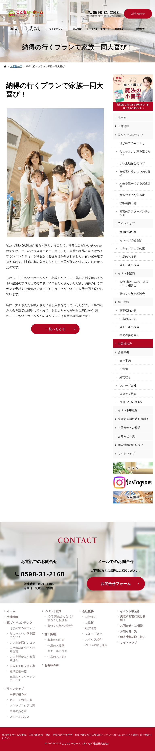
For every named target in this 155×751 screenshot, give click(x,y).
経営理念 (125, 377)
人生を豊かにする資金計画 (135, 185)
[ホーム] (5, 66)
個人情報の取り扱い (130, 444)
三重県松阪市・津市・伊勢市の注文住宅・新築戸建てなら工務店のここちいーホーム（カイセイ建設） (84, 734)
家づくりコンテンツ (130, 134)
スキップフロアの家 (132, 248)
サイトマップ (126, 453)
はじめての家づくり (132, 143)
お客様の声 (125, 343)
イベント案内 (126, 273)
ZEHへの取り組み (130, 402)
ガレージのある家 (130, 240)
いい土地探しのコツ (132, 163)
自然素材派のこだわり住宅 (135, 173)
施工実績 (123, 302)
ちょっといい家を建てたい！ (135, 153)
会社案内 (125, 360)
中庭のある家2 (128, 335)
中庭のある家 (127, 256)
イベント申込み (128, 410)
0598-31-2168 (43, 574)
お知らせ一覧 (126, 436)
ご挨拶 (123, 369)
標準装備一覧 (127, 203)
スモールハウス (129, 264)
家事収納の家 (127, 232)
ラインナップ (126, 223)
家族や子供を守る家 (132, 195)
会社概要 (123, 352)
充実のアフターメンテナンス (135, 213)
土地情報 (123, 126)
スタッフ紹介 (127, 393)
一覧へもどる (55, 329)
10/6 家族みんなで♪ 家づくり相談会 (134, 283)
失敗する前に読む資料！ (133, 419)
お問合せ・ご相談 (129, 427)
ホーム (122, 117)
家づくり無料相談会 (132, 293)
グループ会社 (127, 385)
